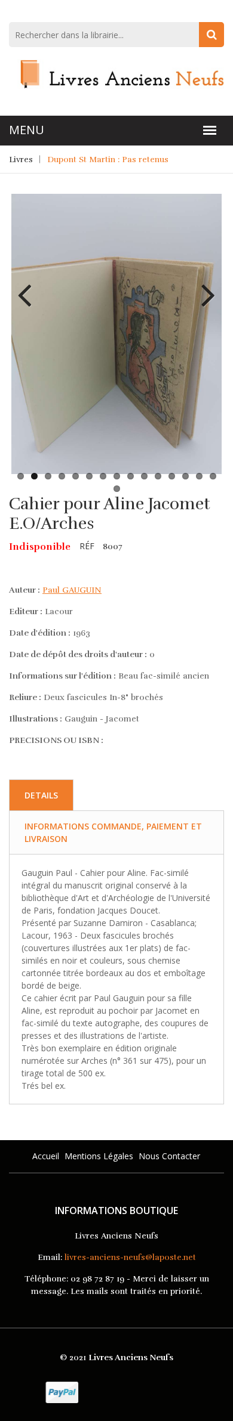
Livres (21, 159)
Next (204, 286)
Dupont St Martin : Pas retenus (107, 159)
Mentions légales (99, 1156)
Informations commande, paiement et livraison (113, 832)
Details (41, 795)
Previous (29, 286)
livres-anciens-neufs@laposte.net (130, 1257)
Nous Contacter (169, 1156)
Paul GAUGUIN (72, 590)
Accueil (45, 1156)
